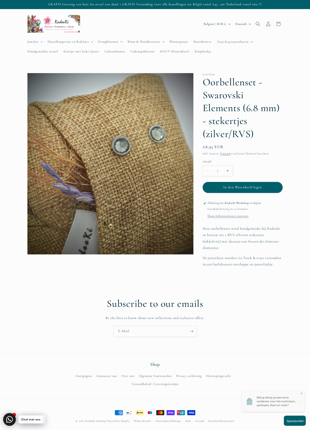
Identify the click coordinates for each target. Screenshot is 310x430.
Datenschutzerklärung (168, 420)
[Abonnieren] (191, 331)
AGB (188, 420)
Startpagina (84, 376)
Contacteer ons (106, 376)
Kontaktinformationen (221, 420)
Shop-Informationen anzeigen (228, 216)
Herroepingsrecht (218, 376)
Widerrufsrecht (142, 420)
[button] (35, 41)
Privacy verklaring (189, 376)
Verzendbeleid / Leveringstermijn (155, 384)
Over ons (127, 376)
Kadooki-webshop (95, 420)
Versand (225, 153)
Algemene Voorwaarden (155, 376)
